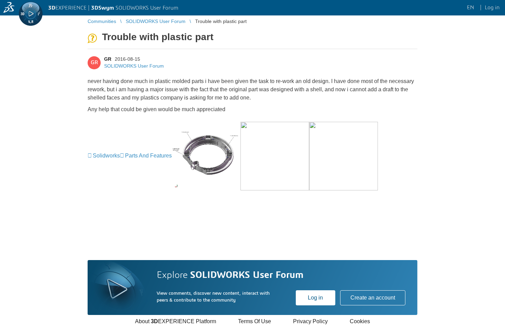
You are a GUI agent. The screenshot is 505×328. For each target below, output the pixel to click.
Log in (315, 298)
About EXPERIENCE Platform (175, 321)
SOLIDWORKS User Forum (134, 66)
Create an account (372, 298)
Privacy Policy (310, 321)
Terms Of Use (254, 321)
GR (107, 59)
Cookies (360, 321)
